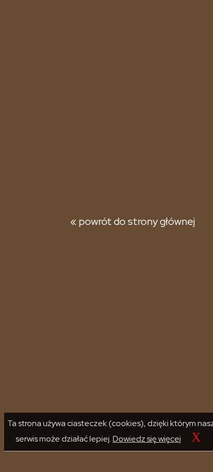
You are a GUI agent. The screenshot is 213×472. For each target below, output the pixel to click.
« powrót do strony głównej (132, 221)
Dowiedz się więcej (147, 438)
